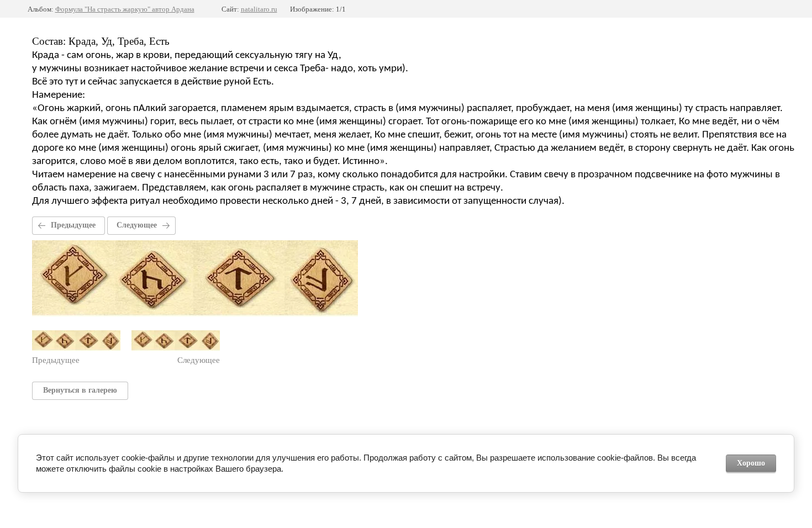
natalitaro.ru (259, 9)
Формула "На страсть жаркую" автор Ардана (124, 9)
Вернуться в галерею (80, 390)
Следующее (137, 225)
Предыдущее (73, 225)
